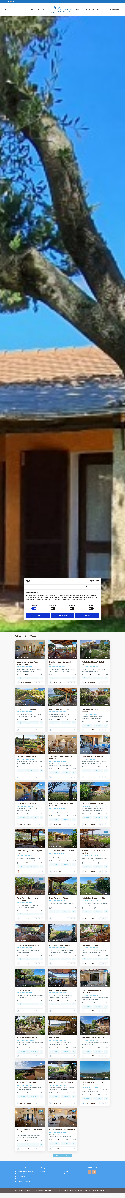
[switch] (53, 608)
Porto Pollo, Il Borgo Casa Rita (93, 898)
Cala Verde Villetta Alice (26, 756)
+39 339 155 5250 (22, 1176)
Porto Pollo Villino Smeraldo (28, 945)
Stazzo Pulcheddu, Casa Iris (92, 804)
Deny (38, 615)
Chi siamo (17, 10)
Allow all (87, 615)
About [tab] (88, 586)
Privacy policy (43, 1173)
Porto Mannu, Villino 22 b (58, 990)
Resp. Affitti (88, 777)
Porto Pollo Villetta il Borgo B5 (93, 1037)
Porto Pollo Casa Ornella (26, 804)
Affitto (33, 10)
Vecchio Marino (22, 657)
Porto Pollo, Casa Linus (90, 945)
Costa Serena (54, 657)
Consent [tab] (37, 586)
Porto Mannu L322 (56, 1037)
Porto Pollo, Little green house (61, 1082)
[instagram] (94, 1172)
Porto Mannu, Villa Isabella (27, 1082)
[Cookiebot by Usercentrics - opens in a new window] (91, 581)
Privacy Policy (106, 1195)
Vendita (25, 10)
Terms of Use (96, 1195)
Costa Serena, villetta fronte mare (62, 1130)
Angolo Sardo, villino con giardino (62, 851)
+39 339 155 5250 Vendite (96, 10)
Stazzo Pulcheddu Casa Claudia (61, 945)
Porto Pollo (85, 657)
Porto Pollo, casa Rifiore (58, 898)
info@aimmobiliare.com (24, 1181)
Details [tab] (62, 586)
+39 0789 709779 (114, 10)
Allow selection (62, 615)
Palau (27, 657)
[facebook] (89, 1172)
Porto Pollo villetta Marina (27, 1037)
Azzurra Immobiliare (25, 682)
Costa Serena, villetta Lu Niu (92, 756)
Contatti (80, 10)
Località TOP (43, 10)
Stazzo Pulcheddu (55, 751)
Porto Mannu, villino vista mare (61, 709)
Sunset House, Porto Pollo (27, 709)
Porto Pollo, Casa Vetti (25, 990)
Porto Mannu (54, 704)
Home (9, 10)
